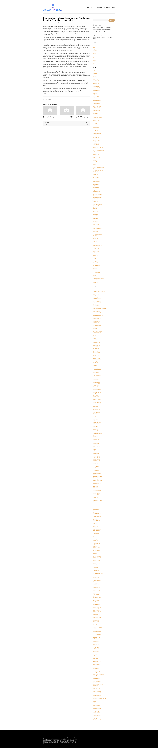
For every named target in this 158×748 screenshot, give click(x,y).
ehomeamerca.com (96, 560)
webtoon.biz (95, 365)
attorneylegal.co (96, 386)
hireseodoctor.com (96, 591)
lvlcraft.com (95, 571)
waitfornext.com (96, 641)
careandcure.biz (96, 439)
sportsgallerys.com (96, 378)
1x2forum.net (95, 510)
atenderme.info (96, 229)
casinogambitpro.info (97, 298)
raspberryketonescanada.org (98, 674)
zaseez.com (95, 523)
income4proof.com (96, 530)
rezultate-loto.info (96, 600)
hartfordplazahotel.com (97, 271)
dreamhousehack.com (97, 689)
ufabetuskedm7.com (97, 491)
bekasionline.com (96, 80)
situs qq (54, 739)
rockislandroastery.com (97, 709)
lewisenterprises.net (96, 541)
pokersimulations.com (97, 597)
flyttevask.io (95, 268)
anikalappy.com (96, 620)
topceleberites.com (96, 604)
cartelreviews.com (96, 566)
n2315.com (95, 160)
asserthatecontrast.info (97, 228)
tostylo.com (95, 338)
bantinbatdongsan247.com (98, 302)
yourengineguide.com (97, 681)
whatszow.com (95, 559)
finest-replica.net (96, 648)
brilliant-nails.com (96, 195)
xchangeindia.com (96, 687)
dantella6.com (95, 113)
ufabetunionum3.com (97, 607)
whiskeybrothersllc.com (97, 500)
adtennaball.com (96, 127)
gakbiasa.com (95, 275)
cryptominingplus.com (97, 351)
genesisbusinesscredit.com (98, 170)
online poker (72, 739)
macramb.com (95, 175)
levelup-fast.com (96, 594)
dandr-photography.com (97, 197)
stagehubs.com (96, 509)
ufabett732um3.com (96, 637)
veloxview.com (95, 497)
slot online (95, 50)
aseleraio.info (95, 426)
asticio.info (95, 427)
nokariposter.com (96, 137)
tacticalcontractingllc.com (97, 471)
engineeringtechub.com (97, 383)
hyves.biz (94, 258)
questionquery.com (96, 192)
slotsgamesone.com (96, 114)
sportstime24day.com (97, 371)
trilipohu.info (95, 281)
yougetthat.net (95, 339)
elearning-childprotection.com (98, 150)
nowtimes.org (95, 252)
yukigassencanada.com (97, 580)
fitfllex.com (95, 168)
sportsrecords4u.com (97, 603)
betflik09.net (95, 534)
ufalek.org (94, 400)
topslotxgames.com (96, 110)
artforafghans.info (96, 214)
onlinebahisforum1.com (97, 514)
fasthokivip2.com (96, 348)
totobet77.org (95, 479)
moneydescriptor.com (97, 359)
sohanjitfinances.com (97, 467)
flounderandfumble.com (97, 627)
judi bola (53, 742)
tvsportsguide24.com (97, 390)
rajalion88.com (95, 519)
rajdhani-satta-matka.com (98, 147)
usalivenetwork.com (96, 311)
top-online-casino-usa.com (98, 118)
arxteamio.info (95, 430)
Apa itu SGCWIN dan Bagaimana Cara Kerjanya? (102, 27)
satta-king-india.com (96, 578)
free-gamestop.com (96, 319)
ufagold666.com (96, 662)
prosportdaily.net (96, 651)
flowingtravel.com (96, 121)
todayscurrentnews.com (97, 476)
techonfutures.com (96, 671)
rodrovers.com (95, 576)
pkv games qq (59, 740)
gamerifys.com (95, 72)
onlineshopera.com (96, 539)
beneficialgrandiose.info (97, 234)
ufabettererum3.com (97, 481)
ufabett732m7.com (96, 657)
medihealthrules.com (97, 675)
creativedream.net (96, 158)
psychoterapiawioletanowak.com (99, 457)
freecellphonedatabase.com (98, 315)
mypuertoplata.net (96, 87)
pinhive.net (95, 261)
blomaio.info (95, 235)
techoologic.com (96, 672)
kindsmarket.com (96, 173)
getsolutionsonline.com (97, 133)
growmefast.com (96, 396)
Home (88, 7)
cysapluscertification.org (97, 245)
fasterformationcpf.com (97, 331)
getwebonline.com (96, 161)
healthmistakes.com (96, 412)
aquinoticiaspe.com (96, 352)
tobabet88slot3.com (96, 474)
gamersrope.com (96, 316)
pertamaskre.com (96, 307)
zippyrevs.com (95, 104)
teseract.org (95, 654)
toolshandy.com (96, 182)
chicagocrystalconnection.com (98, 278)
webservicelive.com (96, 721)
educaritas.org (95, 532)
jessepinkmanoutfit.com (97, 326)
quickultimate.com (96, 459)
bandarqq (94, 60)
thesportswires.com (96, 366)
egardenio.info (95, 429)
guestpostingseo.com (97, 297)
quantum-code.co (96, 644)
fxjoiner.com (95, 702)
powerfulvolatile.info (96, 239)
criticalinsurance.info (97, 136)
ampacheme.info (96, 224)
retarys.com (95, 329)
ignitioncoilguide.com (97, 715)
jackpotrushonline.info (97, 312)
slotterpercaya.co (96, 464)
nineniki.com (95, 123)
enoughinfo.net (95, 259)
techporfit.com (95, 79)
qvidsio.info (95, 241)
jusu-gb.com (95, 292)
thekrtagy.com (95, 685)
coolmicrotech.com (96, 688)
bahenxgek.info (96, 305)
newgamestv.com (96, 376)
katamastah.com (96, 423)
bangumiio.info (95, 231)
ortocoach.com (95, 452)
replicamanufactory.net (97, 598)
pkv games (95, 54)
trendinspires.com (96, 185)
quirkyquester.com (96, 460)
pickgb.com (95, 410)
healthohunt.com (96, 628)
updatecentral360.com (97, 422)
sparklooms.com (96, 470)
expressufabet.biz (96, 86)
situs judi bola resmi (59, 742)
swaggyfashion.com (96, 190)
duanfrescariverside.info (97, 623)
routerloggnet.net (96, 111)
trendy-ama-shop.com (97, 655)
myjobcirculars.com (96, 107)
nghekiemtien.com (96, 207)
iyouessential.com (96, 549)
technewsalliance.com (97, 632)
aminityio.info (95, 221)
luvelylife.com (95, 174)
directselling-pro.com (97, 711)
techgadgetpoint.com (97, 389)
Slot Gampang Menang (109, 7)
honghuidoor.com (96, 120)
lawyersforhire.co (96, 355)
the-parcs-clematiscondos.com (99, 291)
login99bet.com (96, 512)
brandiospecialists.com (97, 124)
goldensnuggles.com (97, 332)
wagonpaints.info (96, 640)
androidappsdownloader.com (98, 141)
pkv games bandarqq (60, 739)
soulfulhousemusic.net (97, 469)
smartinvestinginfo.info (97, 631)
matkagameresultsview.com (98, 131)
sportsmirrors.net (96, 379)
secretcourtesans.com (97, 513)
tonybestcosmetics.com (97, 699)
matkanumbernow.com (97, 106)
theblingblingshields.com (97, 373)
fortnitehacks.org (96, 246)
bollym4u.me (95, 264)
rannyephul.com (96, 187)
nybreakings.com (96, 682)
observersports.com (96, 349)
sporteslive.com (96, 372)
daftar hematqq (49, 739)
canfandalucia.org (96, 679)
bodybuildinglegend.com (97, 194)
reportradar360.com (96, 188)
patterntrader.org (96, 415)
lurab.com (94, 714)
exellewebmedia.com (97, 318)
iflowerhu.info (95, 276)
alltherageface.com (96, 705)
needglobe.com (96, 450)
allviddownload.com (96, 94)
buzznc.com (95, 701)
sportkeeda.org (96, 436)
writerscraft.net (95, 148)
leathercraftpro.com (96, 446)
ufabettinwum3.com (96, 487)
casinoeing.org (95, 254)
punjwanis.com (95, 289)
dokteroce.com (95, 198)
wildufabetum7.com (96, 501)
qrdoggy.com (95, 406)
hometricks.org (95, 444)
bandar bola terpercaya (97, 51)
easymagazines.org (96, 442)
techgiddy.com (95, 309)
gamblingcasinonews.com (98, 97)
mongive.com (95, 130)
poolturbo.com (95, 211)
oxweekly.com (95, 178)
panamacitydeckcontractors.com (99, 180)
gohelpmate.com (96, 146)
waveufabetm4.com (96, 614)
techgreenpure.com (96, 563)
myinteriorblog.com (96, 664)
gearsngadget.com (96, 590)
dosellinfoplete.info (96, 237)
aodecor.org (95, 249)
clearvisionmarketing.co (97, 642)
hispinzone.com (96, 116)
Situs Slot (93, 7)
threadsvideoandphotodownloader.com (100, 308)
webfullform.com (96, 93)
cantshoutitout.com (96, 84)
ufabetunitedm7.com (97, 490)
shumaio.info (95, 242)
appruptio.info (95, 282)
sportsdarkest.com (96, 363)
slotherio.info (95, 244)
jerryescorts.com (96, 385)
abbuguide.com (96, 554)
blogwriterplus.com (96, 295)
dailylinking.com (96, 544)
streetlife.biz (95, 256)
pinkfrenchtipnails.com (97, 375)
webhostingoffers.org (97, 557)
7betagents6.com (96, 584)
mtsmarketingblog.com (97, 205)
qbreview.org (95, 101)
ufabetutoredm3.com (97, 493)
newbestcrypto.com (96, 342)
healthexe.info (95, 217)
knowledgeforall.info (96, 153)
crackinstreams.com (96, 587)
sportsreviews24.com (97, 392)
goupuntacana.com (96, 520)
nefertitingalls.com (96, 527)
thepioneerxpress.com (97, 89)
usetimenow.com (96, 143)
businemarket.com (96, 356)
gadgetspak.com (96, 588)
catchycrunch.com (96, 524)
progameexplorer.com (97, 708)
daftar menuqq (71, 738)
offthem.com (95, 76)
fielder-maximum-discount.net (98, 167)
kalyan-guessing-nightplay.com (99, 138)
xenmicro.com (95, 537)
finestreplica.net (96, 625)
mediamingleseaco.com (97, 204)
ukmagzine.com (96, 322)
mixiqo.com (95, 449)
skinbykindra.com (96, 704)
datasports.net (95, 380)
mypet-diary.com (96, 177)
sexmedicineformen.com (97, 462)
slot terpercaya (95, 46)
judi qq (94, 47)
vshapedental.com (96, 678)
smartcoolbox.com (96, 466)
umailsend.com (96, 328)
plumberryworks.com (97, 456)
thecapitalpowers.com (97, 473)
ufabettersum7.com (96, 484)
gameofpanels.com (96, 140)
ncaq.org (94, 536)
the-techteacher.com (97, 691)
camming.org (95, 517)
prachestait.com (96, 212)
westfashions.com (96, 181)
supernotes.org (96, 419)
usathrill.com (95, 677)
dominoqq (94, 53)
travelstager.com (96, 184)
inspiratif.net (95, 73)
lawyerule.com (95, 202)
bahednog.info (95, 304)
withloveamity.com (96, 550)
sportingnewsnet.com (97, 369)
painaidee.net (95, 362)
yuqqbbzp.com (95, 583)
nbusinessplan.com (96, 82)
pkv (93, 57)
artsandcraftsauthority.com (98, 719)
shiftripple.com (95, 463)
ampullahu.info (95, 225)
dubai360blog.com (96, 393)
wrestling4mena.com (97, 151)
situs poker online (96, 56)
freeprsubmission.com (97, 661)
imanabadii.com (96, 279)
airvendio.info (95, 215)
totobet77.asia (95, 477)
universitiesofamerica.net (97, 99)
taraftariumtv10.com (96, 191)
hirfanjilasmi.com (96, 443)
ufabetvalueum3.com (97, 608)
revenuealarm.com (96, 712)
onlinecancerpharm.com (97, 399)
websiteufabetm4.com (97, 617)
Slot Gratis (99, 7)
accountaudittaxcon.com (97, 433)
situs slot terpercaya (51, 738)
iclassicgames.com (96, 345)
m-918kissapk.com (96, 272)
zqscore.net (95, 425)
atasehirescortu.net (96, 382)
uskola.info (95, 638)
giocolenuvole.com (96, 547)
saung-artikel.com (96, 346)
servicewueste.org (96, 103)
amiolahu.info (95, 222)
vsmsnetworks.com (96, 74)
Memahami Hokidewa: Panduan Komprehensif (102, 29)
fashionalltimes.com (96, 694)
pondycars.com (96, 669)
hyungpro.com (95, 368)
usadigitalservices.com (97, 155)
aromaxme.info (95, 227)
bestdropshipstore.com (97, 564)
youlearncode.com (96, 551)
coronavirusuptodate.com (98, 586)
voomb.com (95, 388)
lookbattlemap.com (96, 334)
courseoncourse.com (97, 301)
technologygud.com (96, 407)
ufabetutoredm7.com (97, 494)
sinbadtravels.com (96, 321)
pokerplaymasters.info (97, 299)
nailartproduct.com (96, 568)
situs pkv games (59, 738)
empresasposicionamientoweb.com (99, 698)
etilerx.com (95, 624)
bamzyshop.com (96, 668)
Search (95, 17)
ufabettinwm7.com (96, 486)
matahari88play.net (96, 358)
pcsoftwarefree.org (96, 543)
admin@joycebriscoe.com (59, 22)
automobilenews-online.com (98, 692)
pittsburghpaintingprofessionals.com (100, 454)
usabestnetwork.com (97, 325)
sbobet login (48, 742)
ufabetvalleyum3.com (97, 496)
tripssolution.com (96, 577)
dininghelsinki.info (96, 621)
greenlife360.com (96, 83)
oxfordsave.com (96, 343)
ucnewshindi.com (96, 314)
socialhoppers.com (96, 157)
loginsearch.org (96, 248)
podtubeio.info (95, 238)
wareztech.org (95, 324)
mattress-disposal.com (97, 402)
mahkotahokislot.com (97, 398)
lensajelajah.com (96, 533)
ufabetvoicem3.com (96, 613)
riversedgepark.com (96, 522)
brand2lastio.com (96, 154)
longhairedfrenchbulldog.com (98, 353)
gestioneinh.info (96, 650)
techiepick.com (95, 667)
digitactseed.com (96, 570)
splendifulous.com (96, 601)
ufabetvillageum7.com (97, 611)
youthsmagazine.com (97, 361)
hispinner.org (95, 134)
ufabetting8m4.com (96, 605)
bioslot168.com (96, 718)
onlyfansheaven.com (97, 163)
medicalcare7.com (96, 126)
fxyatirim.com (95, 553)
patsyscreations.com (97, 529)
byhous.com (95, 269)
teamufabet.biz (95, 91)
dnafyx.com (95, 546)
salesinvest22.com (96, 652)
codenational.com (96, 706)
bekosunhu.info (96, 232)
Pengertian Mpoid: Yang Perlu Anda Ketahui (101, 35)
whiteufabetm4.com (96, 618)
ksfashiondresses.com (97, 413)
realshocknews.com (96, 409)
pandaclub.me (95, 266)
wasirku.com (95, 208)
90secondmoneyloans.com (98, 573)
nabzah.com (95, 128)
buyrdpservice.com (96, 335)
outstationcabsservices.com (98, 684)
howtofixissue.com (96, 90)
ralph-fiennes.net (96, 165)
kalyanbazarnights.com (97, 117)
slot (53, 99)
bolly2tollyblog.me (96, 265)
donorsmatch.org (96, 251)
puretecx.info (95, 218)
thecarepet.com (96, 294)
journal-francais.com (97, 200)
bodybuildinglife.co (96, 405)
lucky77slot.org (95, 395)
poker (94, 63)
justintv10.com (95, 201)
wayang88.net (95, 615)
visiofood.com (95, 658)
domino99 (45, 741)
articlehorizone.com (96, 581)
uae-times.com (95, 70)
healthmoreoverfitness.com (98, 109)
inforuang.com (95, 171)
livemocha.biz (95, 255)
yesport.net (95, 336)
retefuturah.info (96, 630)
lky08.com (95, 164)
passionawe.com (96, 453)
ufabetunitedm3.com (97, 489)
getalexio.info (95, 432)
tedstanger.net (95, 635)
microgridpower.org (96, 447)
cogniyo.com (95, 440)
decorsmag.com (96, 96)
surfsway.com (95, 567)
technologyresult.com (97, 556)
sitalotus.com (95, 417)
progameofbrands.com (97, 100)
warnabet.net (95, 262)
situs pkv (54, 740)
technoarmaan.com (96, 696)
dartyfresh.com (95, 540)
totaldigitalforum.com (97, 695)
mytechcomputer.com (97, 716)
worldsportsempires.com (97, 420)
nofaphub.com (95, 526)
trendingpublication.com (97, 480)
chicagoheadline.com (97, 516)
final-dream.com (96, 647)
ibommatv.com (95, 77)
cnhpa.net (94, 416)
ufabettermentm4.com (97, 483)
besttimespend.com (96, 437)
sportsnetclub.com (96, 341)
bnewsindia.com (96, 665)
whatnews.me (95, 645)
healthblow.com (96, 144)
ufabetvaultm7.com (96, 610)
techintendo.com (96, 561)
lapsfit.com (95, 593)
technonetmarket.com (97, 634)
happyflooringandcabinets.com (99, 403)
